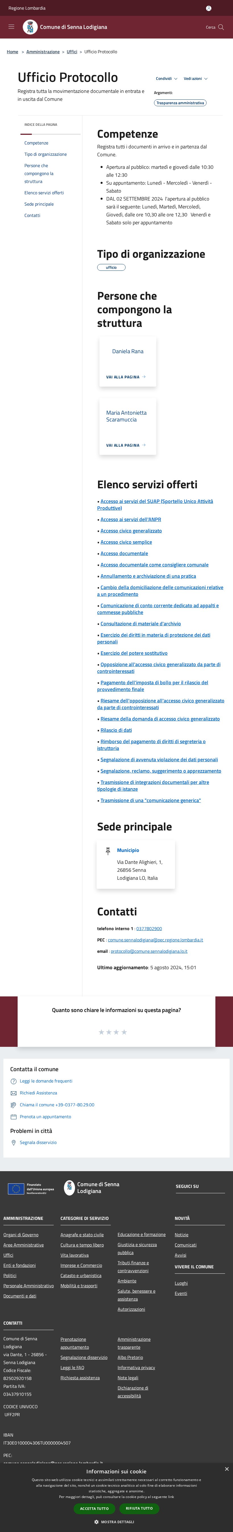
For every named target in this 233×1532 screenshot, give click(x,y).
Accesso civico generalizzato (131, 530)
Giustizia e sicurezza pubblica (137, 1248)
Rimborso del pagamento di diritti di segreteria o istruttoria (151, 745)
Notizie (181, 1234)
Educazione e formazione (142, 1234)
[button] (116, 1521)
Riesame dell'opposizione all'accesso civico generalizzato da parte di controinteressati (160, 704)
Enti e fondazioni (19, 1265)
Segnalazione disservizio (84, 1357)
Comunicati (186, 1244)
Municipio (128, 850)
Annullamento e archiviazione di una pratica (148, 576)
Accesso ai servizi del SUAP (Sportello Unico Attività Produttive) (155, 504)
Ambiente (127, 1280)
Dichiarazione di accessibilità (133, 1391)
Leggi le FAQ (72, 1367)
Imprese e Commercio (81, 1265)
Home (12, 51)
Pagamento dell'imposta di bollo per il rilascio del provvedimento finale (152, 686)
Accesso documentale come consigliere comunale (155, 564)
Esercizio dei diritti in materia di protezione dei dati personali (153, 638)
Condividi (164, 78)
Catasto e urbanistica (81, 1275)
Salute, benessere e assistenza (136, 1295)
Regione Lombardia (27, 8)
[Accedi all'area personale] (209, 8)
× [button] (226, 1469)
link (171, 1496)
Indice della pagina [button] (40, 124)
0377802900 (149, 928)
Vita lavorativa (75, 1255)
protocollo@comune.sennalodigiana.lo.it (149, 951)
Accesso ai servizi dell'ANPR (131, 519)
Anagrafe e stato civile (82, 1234)
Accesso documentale (124, 553)
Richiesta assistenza (80, 1377)
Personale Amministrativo (28, 1285)
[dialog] (116, 1497)
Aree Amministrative (23, 1244)
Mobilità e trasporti (79, 1285)
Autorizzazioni (131, 1309)
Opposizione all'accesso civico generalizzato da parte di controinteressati (158, 667)
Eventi (181, 1293)
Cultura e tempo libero (82, 1244)
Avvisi (180, 1255)
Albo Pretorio (130, 1357)
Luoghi (181, 1283)
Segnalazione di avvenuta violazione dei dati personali (159, 759)
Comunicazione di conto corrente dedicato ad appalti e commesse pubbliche (158, 609)
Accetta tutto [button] (94, 1508)
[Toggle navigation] (11, 26)
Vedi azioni (193, 78)
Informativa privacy (136, 1367)
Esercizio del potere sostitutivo (134, 653)
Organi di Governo (20, 1234)
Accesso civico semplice (126, 542)
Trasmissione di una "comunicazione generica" (151, 800)
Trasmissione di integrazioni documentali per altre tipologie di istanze (153, 785)
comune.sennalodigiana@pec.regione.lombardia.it (155, 939)
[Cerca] (221, 27)
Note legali (128, 1377)
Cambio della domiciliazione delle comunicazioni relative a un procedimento (160, 590)
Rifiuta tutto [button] (139, 1508)
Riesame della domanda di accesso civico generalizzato (160, 719)
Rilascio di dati (116, 730)
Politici (9, 1275)
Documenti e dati (19, 1295)
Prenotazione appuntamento (75, 1343)
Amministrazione (43, 51)
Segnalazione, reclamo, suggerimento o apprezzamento (161, 771)
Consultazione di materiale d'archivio (141, 623)
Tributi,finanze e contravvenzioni (133, 1266)
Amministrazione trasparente (134, 1343)
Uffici (72, 51)
